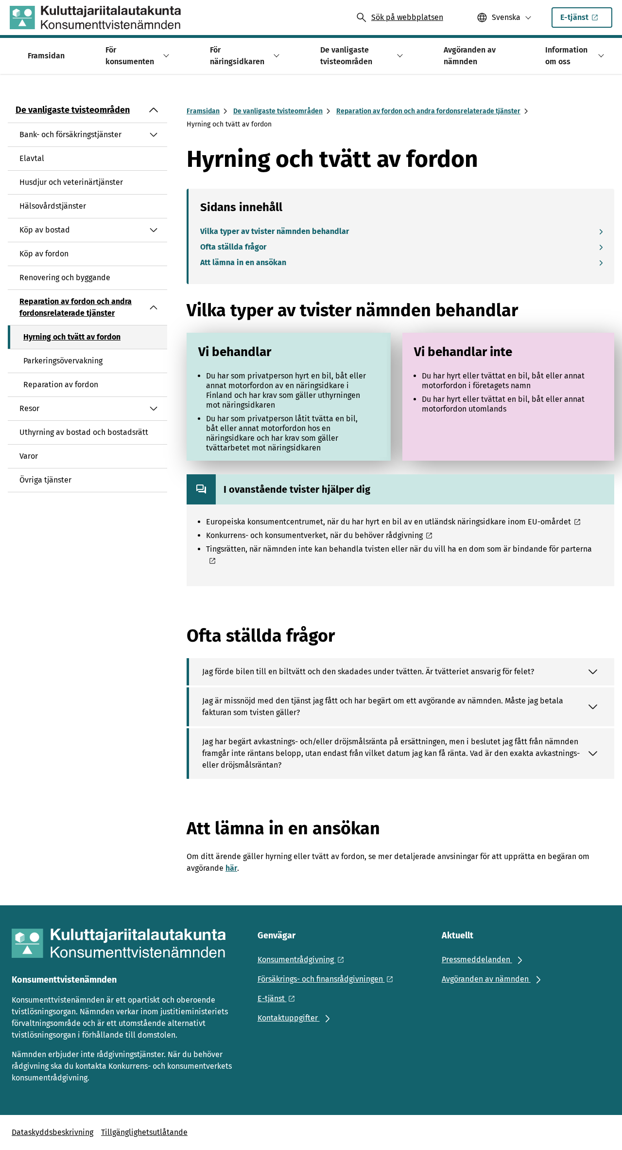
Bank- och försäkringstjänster (70, 134)
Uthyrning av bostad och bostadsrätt (83, 432)
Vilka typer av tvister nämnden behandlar (274, 231)
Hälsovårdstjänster (52, 206)
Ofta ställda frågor (233, 247)
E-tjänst (574, 17)
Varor (28, 456)
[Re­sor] (153, 408)
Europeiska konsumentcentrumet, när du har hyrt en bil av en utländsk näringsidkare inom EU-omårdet (388, 521)
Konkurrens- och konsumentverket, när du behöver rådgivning (314, 535)
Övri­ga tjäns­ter (45, 480)
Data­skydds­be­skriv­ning (52, 1132)
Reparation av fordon (60, 384)
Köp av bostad (44, 229)
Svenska (506, 17)
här (231, 868)
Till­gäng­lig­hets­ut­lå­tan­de (144, 1132)
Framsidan (203, 111)
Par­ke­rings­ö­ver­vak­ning (63, 360)
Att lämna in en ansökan (243, 262)
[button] (164, 55)
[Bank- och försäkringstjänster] (153, 135)
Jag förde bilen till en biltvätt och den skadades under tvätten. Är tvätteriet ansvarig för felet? (368, 671)
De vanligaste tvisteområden (73, 110)
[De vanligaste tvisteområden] (153, 110)
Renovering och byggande (64, 277)
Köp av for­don (44, 253)
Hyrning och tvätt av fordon (72, 336)
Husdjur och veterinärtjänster (71, 182)
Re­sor (29, 408)
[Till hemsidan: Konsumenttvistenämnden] (95, 17)
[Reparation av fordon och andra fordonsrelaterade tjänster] (153, 307)
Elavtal (31, 158)
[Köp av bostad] (153, 230)
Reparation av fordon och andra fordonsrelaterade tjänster (75, 307)
